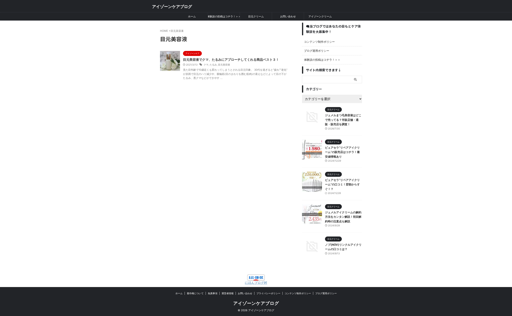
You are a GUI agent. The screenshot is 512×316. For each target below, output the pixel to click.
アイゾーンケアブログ (172, 6)
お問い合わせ (288, 16)
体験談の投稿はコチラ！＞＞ (224, 16)
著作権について (195, 293)
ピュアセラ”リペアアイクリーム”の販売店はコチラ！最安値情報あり (342, 152)
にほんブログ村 (256, 283)
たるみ (213, 64)
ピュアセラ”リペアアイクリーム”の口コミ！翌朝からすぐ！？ (342, 184)
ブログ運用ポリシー (316, 50)
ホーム (192, 16)
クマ (206, 64)
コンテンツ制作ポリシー (319, 41)
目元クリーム (256, 16)
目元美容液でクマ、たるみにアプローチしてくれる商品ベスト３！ (231, 60)
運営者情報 (228, 293)
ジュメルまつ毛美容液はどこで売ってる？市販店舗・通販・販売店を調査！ (343, 119)
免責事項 (212, 293)
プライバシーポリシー (268, 293)
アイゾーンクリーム (320, 16)
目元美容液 (224, 64)
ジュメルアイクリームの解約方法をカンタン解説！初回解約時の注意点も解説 (343, 217)
